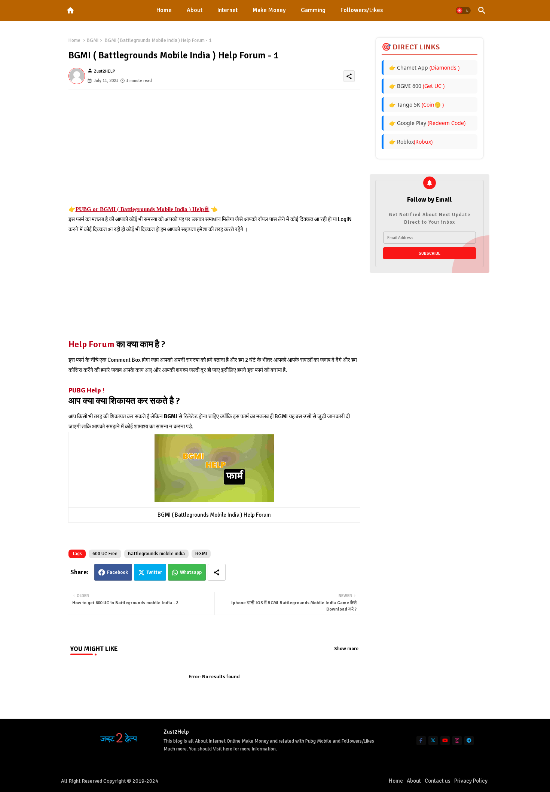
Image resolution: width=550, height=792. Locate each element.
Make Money (269, 10)
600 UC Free (104, 554)
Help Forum (92, 344)
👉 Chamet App (424, 67)
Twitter (154, 572)
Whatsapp (191, 572)
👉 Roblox (411, 141)
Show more (346, 649)
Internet (227, 10)
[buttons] (421, 740)
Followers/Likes (361, 10)
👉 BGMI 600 (416, 85)
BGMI (92, 40)
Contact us (437, 780)
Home (164, 10)
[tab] (164, 10)
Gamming (313, 10)
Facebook (117, 572)
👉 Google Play (427, 122)
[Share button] (217, 572)
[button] (463, 10)
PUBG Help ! (86, 390)
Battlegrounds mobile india (156, 554)
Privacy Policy (471, 780)
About (194, 10)
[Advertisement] (214, 152)
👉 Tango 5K (416, 104)
